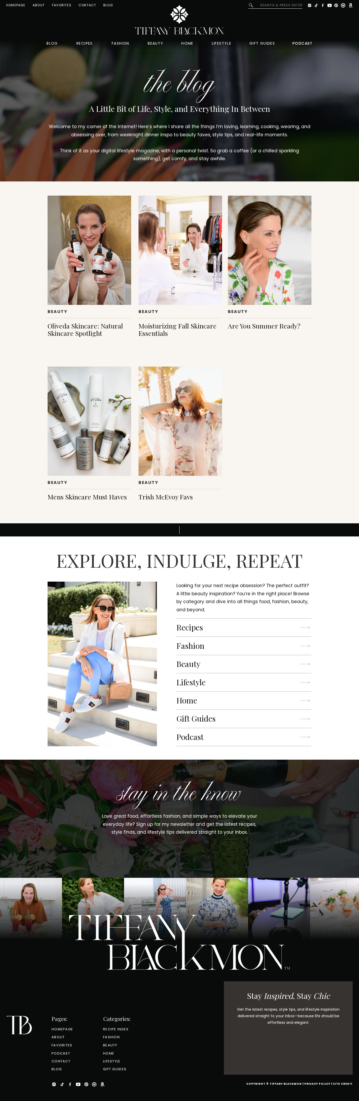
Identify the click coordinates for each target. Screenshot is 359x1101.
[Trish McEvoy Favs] (180, 421)
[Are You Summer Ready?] (269, 250)
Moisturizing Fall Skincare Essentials (178, 329)
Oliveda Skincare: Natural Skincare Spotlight (85, 329)
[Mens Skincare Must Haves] (89, 421)
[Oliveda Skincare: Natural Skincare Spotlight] (89, 250)
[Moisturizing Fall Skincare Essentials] (180, 250)
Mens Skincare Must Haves (87, 496)
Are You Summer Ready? (264, 325)
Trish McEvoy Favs (166, 496)
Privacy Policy (317, 1084)
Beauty (58, 312)
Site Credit (343, 1084)
